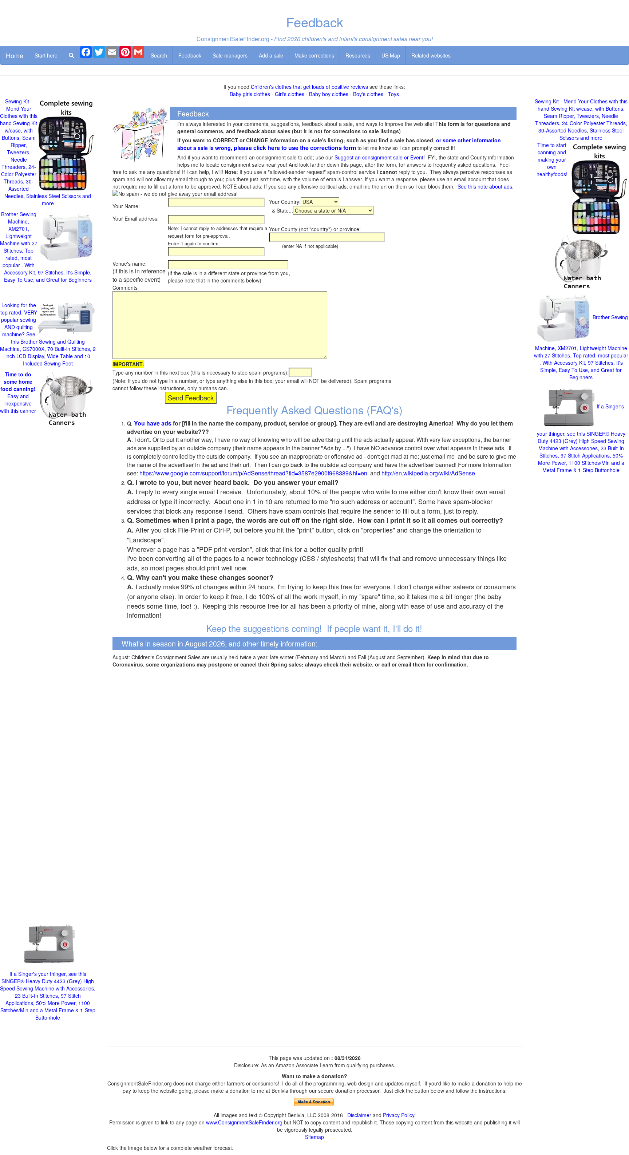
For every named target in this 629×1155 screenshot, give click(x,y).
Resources (357, 55)
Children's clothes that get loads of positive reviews (309, 86)
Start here (46, 55)
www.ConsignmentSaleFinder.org (244, 1122)
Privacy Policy (398, 1115)
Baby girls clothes (250, 94)
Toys (393, 94)
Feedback (189, 55)
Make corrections (314, 55)
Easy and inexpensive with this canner (18, 392)
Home (14, 55)
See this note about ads (485, 186)
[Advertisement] (48, 675)
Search (159, 55)
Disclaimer (359, 1115)
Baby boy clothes (328, 94)
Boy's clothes (368, 94)
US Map (390, 55)
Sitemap (314, 1136)
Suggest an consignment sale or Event (379, 157)
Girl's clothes (289, 94)
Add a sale (271, 55)
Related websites (431, 55)
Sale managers (230, 55)
